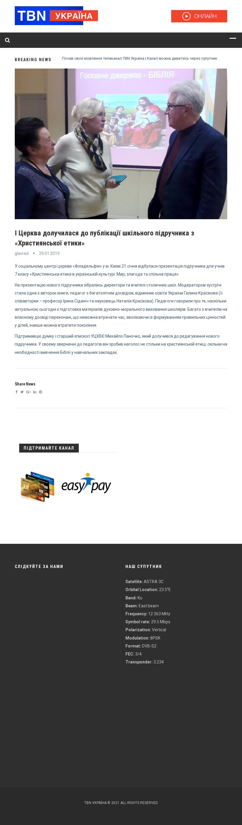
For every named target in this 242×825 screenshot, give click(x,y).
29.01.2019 (49, 253)
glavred (22, 253)
